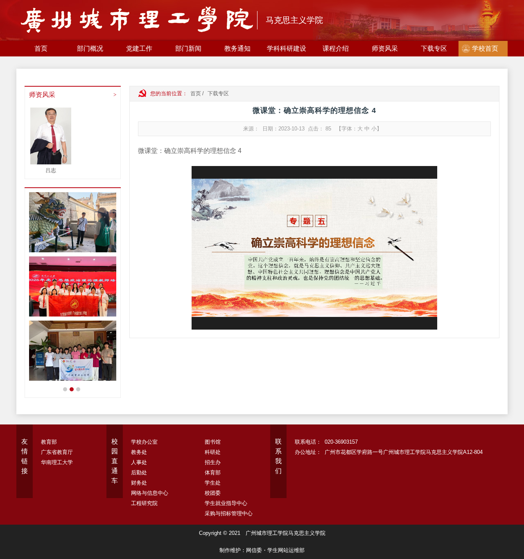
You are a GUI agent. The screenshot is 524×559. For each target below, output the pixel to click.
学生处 (213, 483)
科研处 (213, 452)
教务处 (139, 452)
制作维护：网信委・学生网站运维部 (262, 550)
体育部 (213, 472)
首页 (40, 48)
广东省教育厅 (57, 452)
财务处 (139, 483)
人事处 (139, 462)
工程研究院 (144, 503)
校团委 (213, 493)
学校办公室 (144, 442)
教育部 (49, 442)
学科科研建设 (286, 48)
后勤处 (139, 472)
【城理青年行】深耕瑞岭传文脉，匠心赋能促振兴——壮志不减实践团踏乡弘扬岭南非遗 (78, 389)
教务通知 (237, 48)
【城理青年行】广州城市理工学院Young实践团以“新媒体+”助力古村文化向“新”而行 (65, 389)
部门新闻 (188, 48)
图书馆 (213, 442)
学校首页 (485, 48)
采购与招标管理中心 (229, 513)
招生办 (213, 462)
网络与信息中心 (149, 493)
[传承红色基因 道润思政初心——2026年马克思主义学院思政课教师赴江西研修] (74, 286)
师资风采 (385, 48)
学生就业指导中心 (226, 503)
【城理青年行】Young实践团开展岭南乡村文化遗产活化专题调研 (72, 389)
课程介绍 (336, 48)
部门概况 (90, 48)
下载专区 (434, 48)
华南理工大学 (57, 462)
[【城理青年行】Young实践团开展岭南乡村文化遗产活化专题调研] (74, 222)
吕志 (50, 170)
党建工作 (139, 48)
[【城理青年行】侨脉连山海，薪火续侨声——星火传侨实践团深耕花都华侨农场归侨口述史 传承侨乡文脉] (74, 351)
